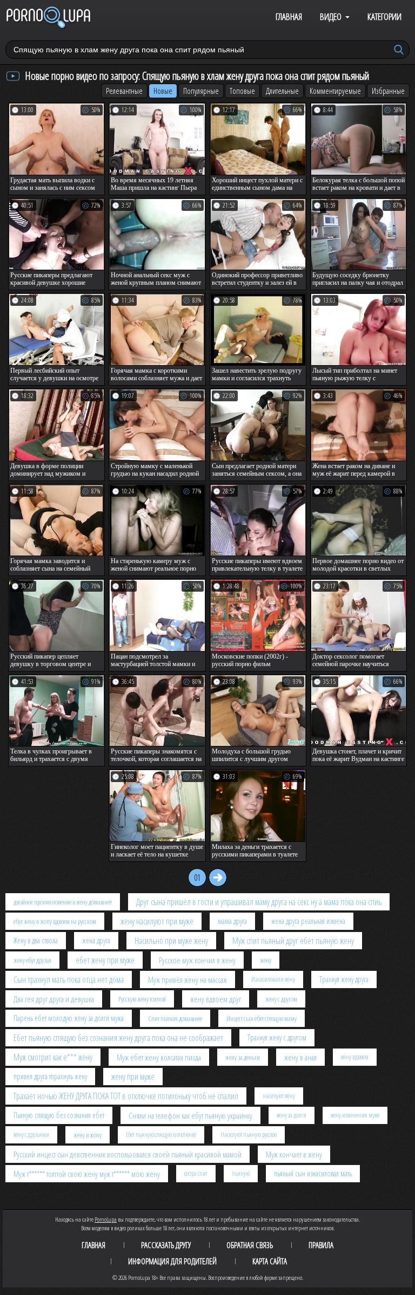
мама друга (232, 921)
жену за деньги (242, 1057)
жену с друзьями (31, 1134)
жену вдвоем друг (215, 998)
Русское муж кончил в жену (197, 960)
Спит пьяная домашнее (175, 1018)
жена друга (96, 940)
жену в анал (300, 1057)
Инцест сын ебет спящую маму (261, 1018)
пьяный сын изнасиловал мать (313, 1173)
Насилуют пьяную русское (248, 1134)
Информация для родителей (172, 1261)
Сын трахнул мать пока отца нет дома (69, 979)
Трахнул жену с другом (276, 1037)
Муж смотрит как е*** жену (53, 1057)
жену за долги (291, 1115)
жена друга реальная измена (308, 921)
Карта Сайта (269, 1261)
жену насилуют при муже (157, 921)
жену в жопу (87, 1135)
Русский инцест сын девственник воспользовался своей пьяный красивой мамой (128, 1154)
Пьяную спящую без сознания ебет (59, 1115)
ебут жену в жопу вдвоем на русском (55, 921)
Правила (321, 1244)
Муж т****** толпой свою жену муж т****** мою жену (87, 1173)
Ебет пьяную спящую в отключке (161, 1134)
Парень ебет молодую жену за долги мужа (69, 1018)
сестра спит (196, 1173)
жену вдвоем (355, 1056)
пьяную (241, 1173)
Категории (384, 16)
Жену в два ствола (36, 940)
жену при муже (133, 1076)
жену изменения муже (355, 1115)
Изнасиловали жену (273, 979)
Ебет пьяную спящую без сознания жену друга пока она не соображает (118, 1038)
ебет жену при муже (105, 960)
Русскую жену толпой (142, 999)
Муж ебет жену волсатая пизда (159, 1057)
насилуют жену (279, 1095)
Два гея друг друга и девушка (54, 998)
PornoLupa (106, 1219)
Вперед (218, 877)
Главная (289, 16)
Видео (331, 16)
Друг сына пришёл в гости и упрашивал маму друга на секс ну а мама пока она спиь (258, 902)
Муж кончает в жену (294, 1154)
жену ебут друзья (32, 960)
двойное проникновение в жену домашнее (63, 902)
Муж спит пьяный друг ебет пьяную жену (293, 941)
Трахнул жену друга (344, 979)
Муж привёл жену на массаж (187, 979)
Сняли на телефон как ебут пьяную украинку (190, 1115)
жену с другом (281, 999)
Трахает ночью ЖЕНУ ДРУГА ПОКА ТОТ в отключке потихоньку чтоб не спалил (126, 1096)
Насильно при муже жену (171, 941)
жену (265, 960)
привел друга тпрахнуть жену (50, 1076)
